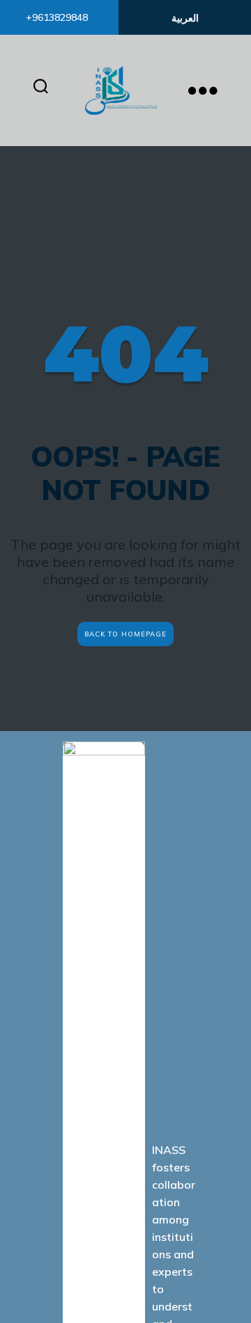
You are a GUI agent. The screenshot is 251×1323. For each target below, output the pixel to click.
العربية (185, 18)
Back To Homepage (125, 634)
